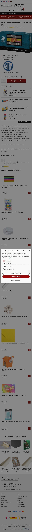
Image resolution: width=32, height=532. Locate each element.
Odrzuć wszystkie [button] (16, 273)
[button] (16, 280)
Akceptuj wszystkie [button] (16, 276)
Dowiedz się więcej (8, 257)
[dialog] (16, 266)
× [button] (29, 250)
